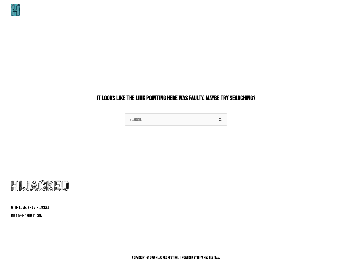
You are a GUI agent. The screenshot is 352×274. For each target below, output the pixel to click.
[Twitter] (22, 228)
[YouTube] (40, 228)
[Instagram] (31, 228)
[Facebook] (13, 228)
